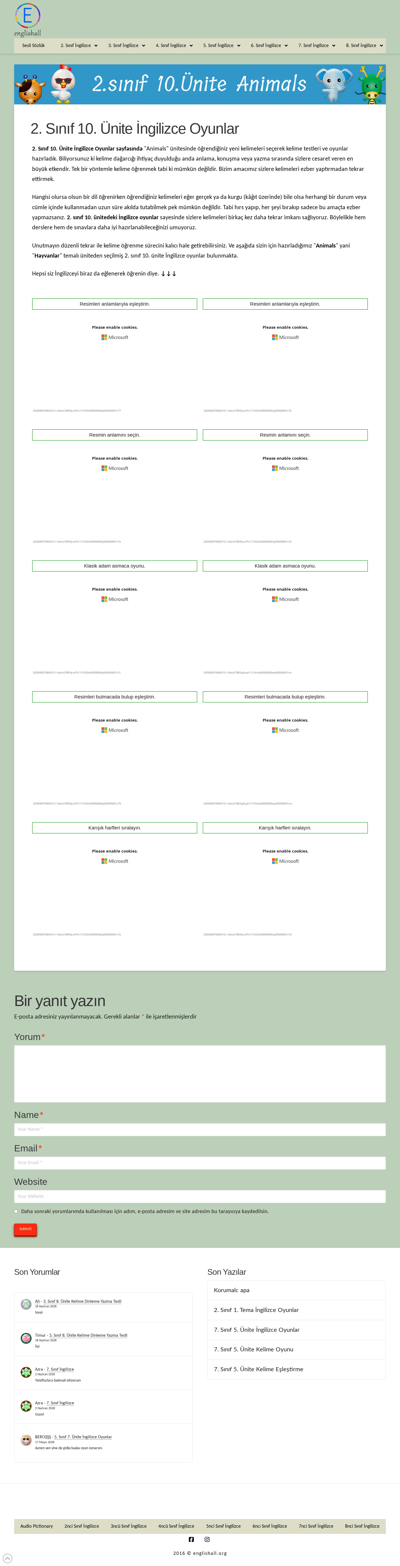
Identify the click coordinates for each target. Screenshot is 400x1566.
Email (28, 1148)
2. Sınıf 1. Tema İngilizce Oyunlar (256, 1310)
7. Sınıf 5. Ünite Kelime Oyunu (253, 1349)
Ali (37, 1301)
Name (28, 1115)
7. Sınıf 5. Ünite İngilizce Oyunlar (257, 1330)
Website (30, 1181)
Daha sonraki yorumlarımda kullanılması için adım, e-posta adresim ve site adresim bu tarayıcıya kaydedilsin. (145, 1211)
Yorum (29, 1037)
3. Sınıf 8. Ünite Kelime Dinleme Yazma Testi (82, 1301)
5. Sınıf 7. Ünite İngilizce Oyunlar (83, 1437)
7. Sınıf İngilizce (60, 1369)
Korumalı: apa (232, 1290)
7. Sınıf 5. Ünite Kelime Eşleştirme (258, 1369)
